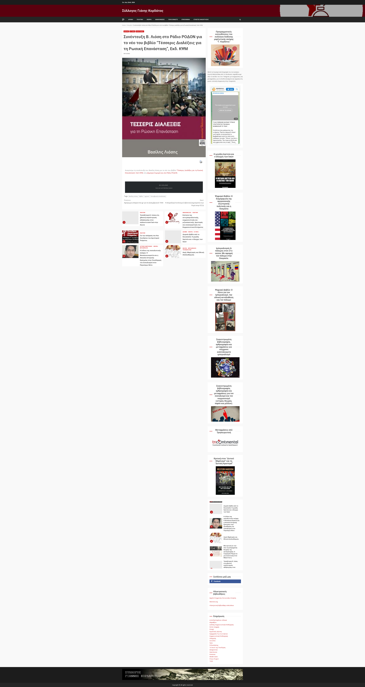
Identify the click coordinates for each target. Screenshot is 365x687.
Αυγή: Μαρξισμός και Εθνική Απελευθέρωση (173, 251)
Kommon (212, 654)
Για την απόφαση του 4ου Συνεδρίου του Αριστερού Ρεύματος (130, 236)
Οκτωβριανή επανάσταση (158, 196)
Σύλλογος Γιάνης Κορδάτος (142, 11)
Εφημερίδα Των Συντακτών (218, 634)
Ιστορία (132, 31)
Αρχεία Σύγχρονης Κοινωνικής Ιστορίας (222, 598)
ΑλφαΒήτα (212, 622)
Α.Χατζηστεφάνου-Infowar (218, 620)
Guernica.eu (213, 652)
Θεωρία (149, 19)
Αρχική (130, 19)
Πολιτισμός (140, 31)
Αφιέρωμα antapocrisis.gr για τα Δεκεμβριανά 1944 (143, 201)
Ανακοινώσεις (160, 19)
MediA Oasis (213, 657)
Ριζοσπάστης (213, 645)
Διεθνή (185, 231)
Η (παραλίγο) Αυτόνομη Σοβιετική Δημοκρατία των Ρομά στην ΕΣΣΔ (184, 202)
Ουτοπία (212, 641)
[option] (225, 510)
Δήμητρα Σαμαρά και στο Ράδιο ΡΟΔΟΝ (162, 173)
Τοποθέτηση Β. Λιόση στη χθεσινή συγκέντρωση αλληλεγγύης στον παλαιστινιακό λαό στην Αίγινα (130, 217)
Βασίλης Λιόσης (133, 196)
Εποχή (211, 629)
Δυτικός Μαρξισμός (146, 246)
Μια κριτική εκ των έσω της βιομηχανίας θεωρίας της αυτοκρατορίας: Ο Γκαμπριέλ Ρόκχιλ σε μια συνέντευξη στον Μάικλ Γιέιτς (216, 538)
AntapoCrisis (213, 650)
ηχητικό (147, 196)
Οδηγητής (212, 638)
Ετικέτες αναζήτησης (201, 19)
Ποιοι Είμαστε (173, 19)
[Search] (240, 19)
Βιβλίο (141, 196)
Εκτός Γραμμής (214, 627)
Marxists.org (213, 602)
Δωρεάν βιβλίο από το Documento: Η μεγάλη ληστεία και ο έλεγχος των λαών (173, 236)
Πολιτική (140, 19)
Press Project (214, 659)
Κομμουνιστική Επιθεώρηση (218, 636)
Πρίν (211, 643)
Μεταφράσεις (144, 247)
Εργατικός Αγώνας (215, 631)
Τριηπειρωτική (187, 249)
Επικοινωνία (186, 19)
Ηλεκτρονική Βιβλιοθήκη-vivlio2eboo (221, 605)
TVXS (211, 661)
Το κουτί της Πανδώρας (217, 647)
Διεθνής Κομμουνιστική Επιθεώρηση (221, 625)
